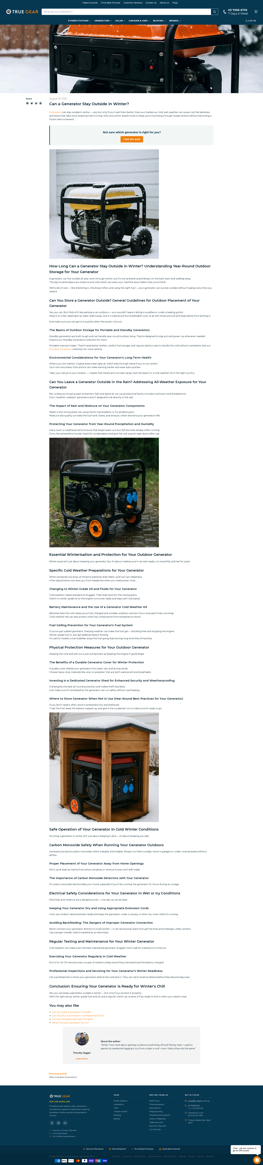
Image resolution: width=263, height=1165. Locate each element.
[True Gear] (78, 1096)
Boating (158, 20)
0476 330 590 (197, 1108)
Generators (102, 20)
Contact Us (151, 3)
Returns (200, 1156)
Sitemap (182, 1156)
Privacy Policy (139, 1156)
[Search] (214, 12)
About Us (164, 3)
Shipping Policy (156, 1111)
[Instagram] (58, 1123)
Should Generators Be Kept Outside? (72, 1019)
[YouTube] (65, 1123)
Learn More (82, 1058)
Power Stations (78, 20)
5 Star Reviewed (156, 1104)
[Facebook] (52, 1123)
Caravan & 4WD (138, 20)
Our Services (155, 1129)
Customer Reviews (133, 3)
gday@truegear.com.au (199, 1101)
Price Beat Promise (110, 3)
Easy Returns (155, 1108)
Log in (252, 20)
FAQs (175, 3)
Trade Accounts (90, 3)
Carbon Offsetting (157, 1119)
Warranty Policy (170, 1156)
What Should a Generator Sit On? (70, 1022)
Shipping (210, 1156)
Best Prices (154, 1101)
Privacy (192, 1156)
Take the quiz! (131, 139)
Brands (174, 20)
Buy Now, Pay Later (157, 1126)
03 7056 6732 (194, 1105)
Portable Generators (60, 349)
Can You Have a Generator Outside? (71, 1012)
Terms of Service (154, 1156)
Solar (119, 20)
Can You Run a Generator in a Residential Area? (78, 1015)
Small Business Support (159, 1115)
